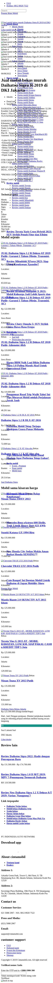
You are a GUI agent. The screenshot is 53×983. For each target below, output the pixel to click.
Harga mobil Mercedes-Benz (24, 105)
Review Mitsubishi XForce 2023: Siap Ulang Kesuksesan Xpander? (27, 263)
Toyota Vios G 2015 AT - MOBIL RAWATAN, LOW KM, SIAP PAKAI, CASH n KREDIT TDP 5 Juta (26, 644)
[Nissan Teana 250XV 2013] (14, 494)
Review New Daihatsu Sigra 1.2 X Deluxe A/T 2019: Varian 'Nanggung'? (26, 794)
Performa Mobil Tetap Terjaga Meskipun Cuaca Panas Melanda (25, 428)
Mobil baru (16, 471)
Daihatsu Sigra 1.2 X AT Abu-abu (20, 453)
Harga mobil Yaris (25, 88)
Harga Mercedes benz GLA (29, 112)
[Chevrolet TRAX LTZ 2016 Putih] (17, 561)
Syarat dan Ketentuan (16, 950)
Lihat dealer (6, 739)
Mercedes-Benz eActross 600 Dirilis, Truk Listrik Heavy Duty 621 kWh (26, 524)
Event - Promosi (19, 466)
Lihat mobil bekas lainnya (12, 30)
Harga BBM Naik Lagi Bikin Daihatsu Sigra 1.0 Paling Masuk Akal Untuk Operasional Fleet (28, 365)
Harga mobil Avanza (26, 90)
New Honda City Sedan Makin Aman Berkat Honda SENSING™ (28, 553)
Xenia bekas (12, 811)
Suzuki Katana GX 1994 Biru (17, 532)
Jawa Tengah (23, 73)
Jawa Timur (22, 71)
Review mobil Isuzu (20, 205)
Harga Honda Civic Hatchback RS (32, 134)
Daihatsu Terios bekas (17, 806)
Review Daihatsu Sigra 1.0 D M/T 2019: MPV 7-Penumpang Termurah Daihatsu (23, 776)
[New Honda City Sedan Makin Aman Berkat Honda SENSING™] (18, 546)
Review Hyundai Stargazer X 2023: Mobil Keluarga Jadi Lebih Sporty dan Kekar (28, 294)
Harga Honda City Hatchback (30, 139)
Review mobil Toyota (21, 185)
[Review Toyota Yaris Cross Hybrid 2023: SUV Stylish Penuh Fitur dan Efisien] (18, 226)
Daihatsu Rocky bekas (17, 821)
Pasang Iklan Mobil (9, 13)
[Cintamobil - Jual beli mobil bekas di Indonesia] (11, 19)
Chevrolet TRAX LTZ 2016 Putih (20, 566)
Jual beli (15, 337)
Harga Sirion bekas (15, 813)
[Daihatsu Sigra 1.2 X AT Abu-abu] (17, 448)
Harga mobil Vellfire (26, 97)
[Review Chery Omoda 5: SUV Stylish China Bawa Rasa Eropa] (18, 318)
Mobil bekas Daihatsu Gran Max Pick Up (26, 818)
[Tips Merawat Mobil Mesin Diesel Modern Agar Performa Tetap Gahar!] (18, 450)
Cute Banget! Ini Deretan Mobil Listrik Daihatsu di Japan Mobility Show (28, 582)
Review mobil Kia (20, 198)
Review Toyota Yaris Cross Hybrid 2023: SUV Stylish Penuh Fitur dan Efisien (29, 233)
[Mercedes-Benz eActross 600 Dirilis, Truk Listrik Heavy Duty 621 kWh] (18, 517)
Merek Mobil (17, 27)
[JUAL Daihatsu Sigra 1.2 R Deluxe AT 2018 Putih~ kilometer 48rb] (26, 334)
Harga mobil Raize (25, 102)
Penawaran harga (14, 953)
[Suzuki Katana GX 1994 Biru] (15, 527)
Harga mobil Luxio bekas (18, 823)
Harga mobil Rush (25, 93)
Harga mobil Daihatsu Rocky (30, 161)
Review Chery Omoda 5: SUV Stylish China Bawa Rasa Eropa (27, 325)
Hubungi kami (13, 948)
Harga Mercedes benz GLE (29, 107)
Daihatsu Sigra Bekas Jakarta (13, 709)
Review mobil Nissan (21, 193)
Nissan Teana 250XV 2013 (16, 498)
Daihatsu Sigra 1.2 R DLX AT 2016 (21, 420)
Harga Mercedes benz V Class (30, 115)
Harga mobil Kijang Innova (29, 95)
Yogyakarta (22, 75)
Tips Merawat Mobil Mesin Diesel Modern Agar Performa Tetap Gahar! (28, 457)
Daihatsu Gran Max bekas (19, 816)
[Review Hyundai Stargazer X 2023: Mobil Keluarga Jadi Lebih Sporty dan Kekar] (18, 286)
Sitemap (10, 955)
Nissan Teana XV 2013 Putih (17, 680)
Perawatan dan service (21, 339)
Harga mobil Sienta (25, 100)
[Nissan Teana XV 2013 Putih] (15, 675)
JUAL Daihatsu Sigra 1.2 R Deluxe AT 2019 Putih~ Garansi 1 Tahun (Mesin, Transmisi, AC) (25, 256)
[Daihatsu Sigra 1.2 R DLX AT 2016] (18, 415)
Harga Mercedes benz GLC (29, 110)
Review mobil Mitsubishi (23, 200)
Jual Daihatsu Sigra (9, 482)
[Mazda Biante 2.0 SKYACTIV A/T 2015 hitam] (23, 594)
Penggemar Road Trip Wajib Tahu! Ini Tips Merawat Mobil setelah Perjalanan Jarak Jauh (29, 397)
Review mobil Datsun (21, 207)
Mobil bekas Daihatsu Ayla (19, 809)
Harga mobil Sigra (25, 146)
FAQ (9, 3)
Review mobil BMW (21, 203)
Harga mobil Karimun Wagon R (31, 171)
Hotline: (17, 6)
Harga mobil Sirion (25, 156)
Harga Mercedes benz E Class (30, 117)
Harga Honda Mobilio (26, 129)
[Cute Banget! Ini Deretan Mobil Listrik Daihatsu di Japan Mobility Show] (18, 575)
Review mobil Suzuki (21, 195)
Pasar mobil (17, 468)
